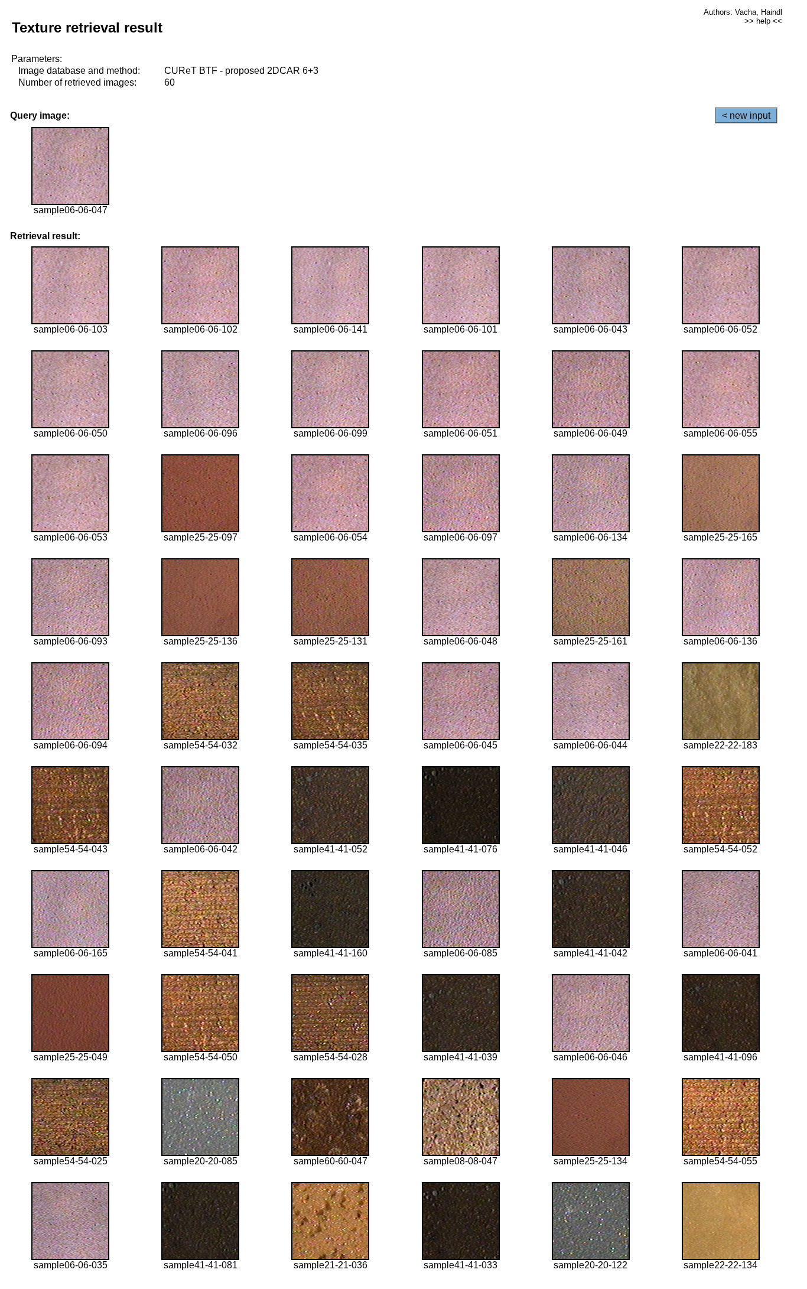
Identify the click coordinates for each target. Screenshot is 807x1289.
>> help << (763, 21)
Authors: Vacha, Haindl (743, 12)
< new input (746, 115)
